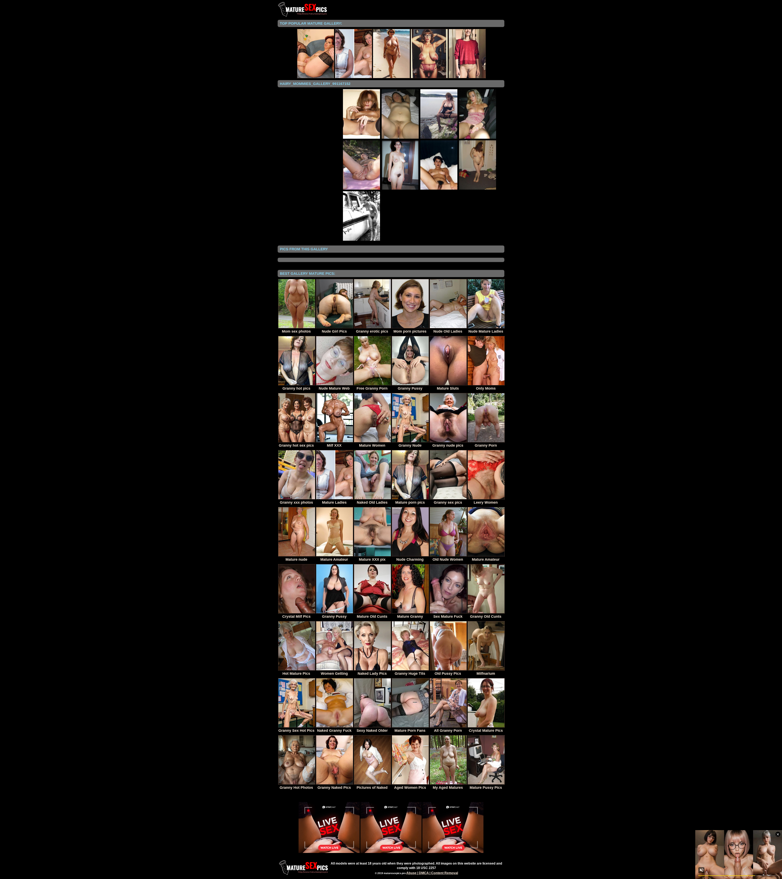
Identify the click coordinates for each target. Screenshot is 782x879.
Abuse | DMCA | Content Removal (432, 873)
